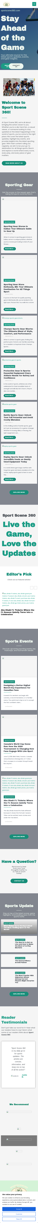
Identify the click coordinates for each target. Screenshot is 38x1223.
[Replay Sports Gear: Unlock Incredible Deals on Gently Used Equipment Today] (9, 446)
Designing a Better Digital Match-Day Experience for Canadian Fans (17, 687)
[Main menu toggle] (34, 4)
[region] (19, 1207)
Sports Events (9, 682)
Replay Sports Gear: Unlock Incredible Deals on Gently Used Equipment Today (18, 459)
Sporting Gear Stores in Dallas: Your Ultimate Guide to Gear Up (18, 228)
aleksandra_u (9, 336)
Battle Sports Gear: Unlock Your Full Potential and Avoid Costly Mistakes (18, 417)
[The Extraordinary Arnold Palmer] (6, 960)
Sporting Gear (9, 222)
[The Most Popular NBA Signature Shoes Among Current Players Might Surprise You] (6, 978)
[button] (10, 1063)
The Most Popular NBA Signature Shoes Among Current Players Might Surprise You (24, 979)
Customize (19, 1214)
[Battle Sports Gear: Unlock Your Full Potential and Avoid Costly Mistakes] (9, 404)
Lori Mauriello (8, 706)
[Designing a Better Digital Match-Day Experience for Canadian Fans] (19, 667)
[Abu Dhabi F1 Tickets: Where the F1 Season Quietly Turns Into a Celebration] (19, 784)
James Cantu (9, 233)
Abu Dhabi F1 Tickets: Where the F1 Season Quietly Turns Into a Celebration (17, 612)
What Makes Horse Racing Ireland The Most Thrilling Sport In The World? (18, 927)
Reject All (19, 1219)
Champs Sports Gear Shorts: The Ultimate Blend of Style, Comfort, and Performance (18, 331)
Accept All (19, 1209)
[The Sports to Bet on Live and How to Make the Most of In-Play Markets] (6, 944)
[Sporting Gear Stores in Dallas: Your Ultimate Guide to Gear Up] (19, 207)
